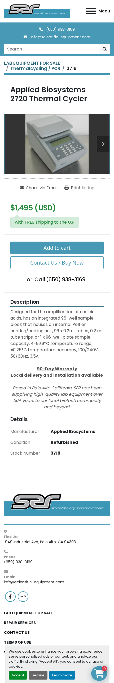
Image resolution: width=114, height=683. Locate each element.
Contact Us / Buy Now (57, 262)
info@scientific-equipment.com (60, 37)
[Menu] (91, 11)
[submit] (104, 49)
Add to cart (57, 247)
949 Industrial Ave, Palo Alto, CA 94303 (40, 541)
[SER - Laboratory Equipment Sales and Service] (57, 504)
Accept (18, 675)
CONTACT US (17, 632)
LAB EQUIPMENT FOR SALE (28, 613)
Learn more (62, 675)
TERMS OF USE (17, 642)
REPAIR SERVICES (20, 622)
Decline (38, 675)
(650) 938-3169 (60, 29)
